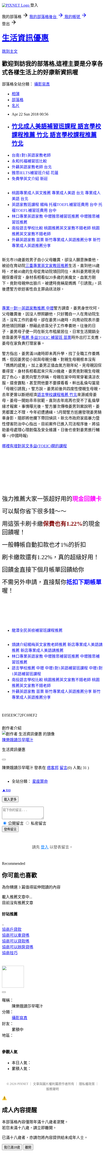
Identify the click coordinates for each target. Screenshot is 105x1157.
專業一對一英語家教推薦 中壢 (28, 308)
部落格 (17, 100)
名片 (16, 106)
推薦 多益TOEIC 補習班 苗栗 (46, 337)
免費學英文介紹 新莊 (30, 179)
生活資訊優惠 (25, 37)
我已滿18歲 (12, 1147)
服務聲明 (52, 1089)
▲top (6, 790)
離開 (28, 1147)
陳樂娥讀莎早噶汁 (17, 740)
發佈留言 (10, 829)
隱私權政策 (87, 1084)
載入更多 (10, 799)
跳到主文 (10, 51)
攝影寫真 (42, 84)
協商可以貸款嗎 (15, 941)
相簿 (16, 94)
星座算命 (40, 781)
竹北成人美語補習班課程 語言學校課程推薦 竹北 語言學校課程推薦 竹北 (56, 135)
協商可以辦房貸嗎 (17, 947)
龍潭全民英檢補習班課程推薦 (37, 630)
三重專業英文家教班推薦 (46, 266)
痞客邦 (53, 768)
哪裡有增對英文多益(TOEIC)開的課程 (34, 446)
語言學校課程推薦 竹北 (57, 395)
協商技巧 (10, 953)
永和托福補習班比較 (29, 161)
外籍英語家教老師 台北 (32, 167)
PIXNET (22, 1084)
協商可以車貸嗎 (15, 935)
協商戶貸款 (11, 929)
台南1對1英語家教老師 (31, 155)
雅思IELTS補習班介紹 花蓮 (35, 173)
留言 (63, 768)
